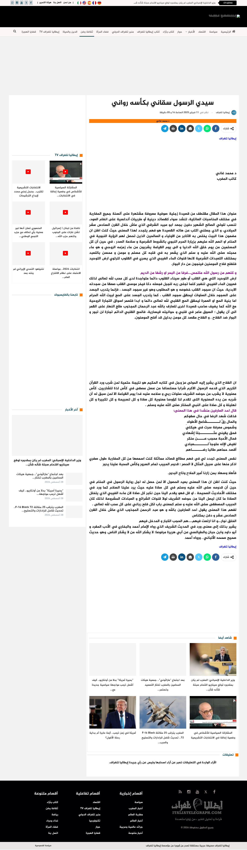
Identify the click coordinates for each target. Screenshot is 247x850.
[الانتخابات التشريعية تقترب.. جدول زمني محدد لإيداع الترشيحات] (28, 172)
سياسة (213, 32)
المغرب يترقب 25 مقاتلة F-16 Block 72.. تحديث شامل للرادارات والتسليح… (38, 509)
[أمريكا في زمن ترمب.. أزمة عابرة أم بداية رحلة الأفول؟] (112, 712)
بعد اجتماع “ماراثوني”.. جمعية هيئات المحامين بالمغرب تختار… (39, 476)
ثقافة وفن (87, 32)
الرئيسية (226, 32)
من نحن (67, 2)
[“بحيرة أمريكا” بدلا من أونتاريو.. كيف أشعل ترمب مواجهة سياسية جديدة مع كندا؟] (112, 659)
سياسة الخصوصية (43, 845)
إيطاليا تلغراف (227, 138)
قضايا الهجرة (29, 32)
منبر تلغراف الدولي (123, 32)
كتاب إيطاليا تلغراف (148, 32)
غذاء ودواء (52, 821)
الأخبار (191, 32)
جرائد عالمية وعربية (131, 827)
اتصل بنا (57, 2)
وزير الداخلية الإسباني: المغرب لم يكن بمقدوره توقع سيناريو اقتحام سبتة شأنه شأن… (47, 462)
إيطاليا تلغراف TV (49, 32)
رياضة (55, 814)
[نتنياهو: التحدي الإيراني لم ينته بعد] (28, 253)
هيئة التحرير (45, 2)
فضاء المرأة (102, 32)
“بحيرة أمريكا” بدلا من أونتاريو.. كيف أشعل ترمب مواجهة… (41, 492)
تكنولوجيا (94, 821)
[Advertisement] (81, 16)
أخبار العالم (136, 821)
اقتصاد (202, 32)
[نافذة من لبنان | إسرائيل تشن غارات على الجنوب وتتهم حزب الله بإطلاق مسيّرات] (66, 213)
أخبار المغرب (136, 808)
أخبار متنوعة (135, 833)
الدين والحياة (70, 32)
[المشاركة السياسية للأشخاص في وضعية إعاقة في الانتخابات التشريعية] (213, 712)
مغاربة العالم (135, 814)
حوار (179, 32)
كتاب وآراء (168, 32)
